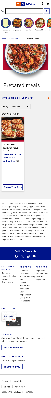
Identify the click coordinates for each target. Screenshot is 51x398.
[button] (3, 4)
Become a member (13, 347)
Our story (24, 270)
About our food (42, 273)
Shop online (25, 273)
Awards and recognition (25, 287)
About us (25, 267)
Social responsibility (25, 293)
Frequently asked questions (8, 277)
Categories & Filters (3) (17, 98)
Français (4, 381)
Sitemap (7, 387)
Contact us (6, 273)
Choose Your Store (12, 187)
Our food (11, 38)
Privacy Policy (20, 387)
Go (46, 11)
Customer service (7, 267)
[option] (6, 25)
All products (20, 38)
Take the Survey (12, 366)
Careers (23, 282)
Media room (25, 297)
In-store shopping (27, 276)
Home (3, 38)
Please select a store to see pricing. (12, 156)
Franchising (25, 300)
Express (23, 279)
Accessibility (17, 381)
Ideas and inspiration (40, 278)
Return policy (7, 282)
